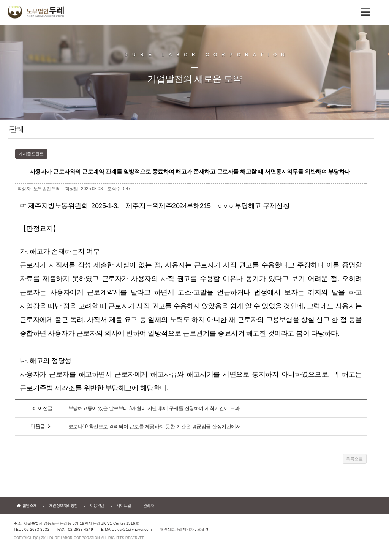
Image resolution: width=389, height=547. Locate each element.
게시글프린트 (31, 153)
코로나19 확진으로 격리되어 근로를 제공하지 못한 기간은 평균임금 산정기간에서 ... (157, 426)
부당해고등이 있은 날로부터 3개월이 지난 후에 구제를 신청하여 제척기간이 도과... (156, 408)
